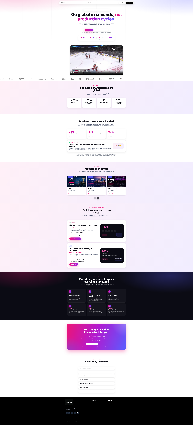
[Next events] (98, 198)
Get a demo (88, 29)
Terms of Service (74, 421)
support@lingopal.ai (112, 403)
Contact (99, 2)
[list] (96, 186)
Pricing (94, 2)
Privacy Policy (68, 421)
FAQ (93, 415)
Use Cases (94, 411)
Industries (84, 2)
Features (94, 405)
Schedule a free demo (91, 343)
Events (89, 2)
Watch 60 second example (101, 29)
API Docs (94, 403)
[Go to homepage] (62, 3)
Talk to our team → (107, 363)
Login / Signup (122, 2)
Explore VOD (73, 264)
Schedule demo (129, 2)
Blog (103, 2)
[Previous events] (95, 198)
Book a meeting (71, 193)
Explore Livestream (74, 238)
